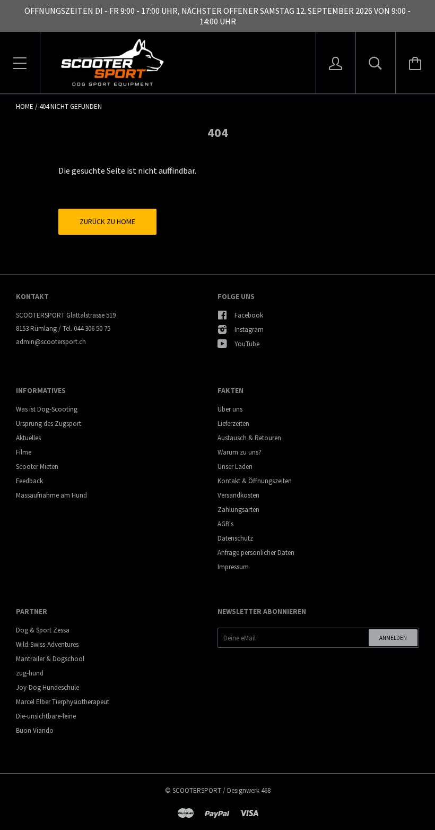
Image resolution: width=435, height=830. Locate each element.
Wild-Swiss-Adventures (47, 644)
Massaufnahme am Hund (51, 495)
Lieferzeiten (233, 423)
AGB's (225, 523)
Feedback (29, 480)
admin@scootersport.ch (51, 341)
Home (24, 106)
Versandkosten (238, 495)
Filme (23, 452)
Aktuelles (28, 437)
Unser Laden (235, 466)
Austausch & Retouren (249, 437)
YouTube (246, 343)
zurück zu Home (107, 221)
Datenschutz (235, 538)
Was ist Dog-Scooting (46, 409)
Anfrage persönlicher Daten (256, 552)
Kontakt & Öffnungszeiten (255, 480)
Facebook (248, 315)
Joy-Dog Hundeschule (47, 687)
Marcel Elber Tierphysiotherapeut (62, 701)
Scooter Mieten (37, 466)
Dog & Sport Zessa (42, 630)
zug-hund (30, 673)
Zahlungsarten (238, 509)
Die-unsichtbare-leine (46, 716)
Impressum (233, 566)
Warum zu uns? (240, 452)
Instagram (249, 329)
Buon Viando (35, 730)
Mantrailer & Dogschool (50, 658)
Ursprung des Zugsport (48, 423)
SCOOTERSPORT (196, 790)
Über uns (230, 409)
